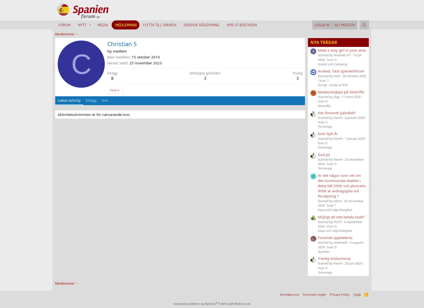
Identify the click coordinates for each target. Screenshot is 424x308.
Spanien (324, 251)
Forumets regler (314, 294)
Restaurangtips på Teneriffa (341, 91)
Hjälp (357, 294)
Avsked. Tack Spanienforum (341, 71)
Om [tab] (104, 100)
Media (102, 25)
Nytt (82, 25)
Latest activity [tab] (69, 100)
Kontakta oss (289, 294)
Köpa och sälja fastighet (335, 210)
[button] (90, 24)
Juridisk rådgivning (201, 25)
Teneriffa (324, 106)
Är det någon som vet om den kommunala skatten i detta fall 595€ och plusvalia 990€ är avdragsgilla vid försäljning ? (341, 185)
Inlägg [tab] (91, 100)
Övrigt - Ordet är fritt (333, 85)
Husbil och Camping (332, 64)
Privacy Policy (340, 294)
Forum (65, 25)
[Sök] (364, 24)
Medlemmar (126, 25)
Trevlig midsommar (334, 258)
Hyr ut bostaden (242, 25)
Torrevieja (325, 126)
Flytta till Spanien (159, 25)
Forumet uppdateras (335, 237)
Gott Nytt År (328, 133)
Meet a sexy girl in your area (342, 50)
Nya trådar (323, 42)
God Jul (324, 154)
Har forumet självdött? (337, 112)
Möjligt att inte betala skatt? (341, 216)
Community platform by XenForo (212, 304)
